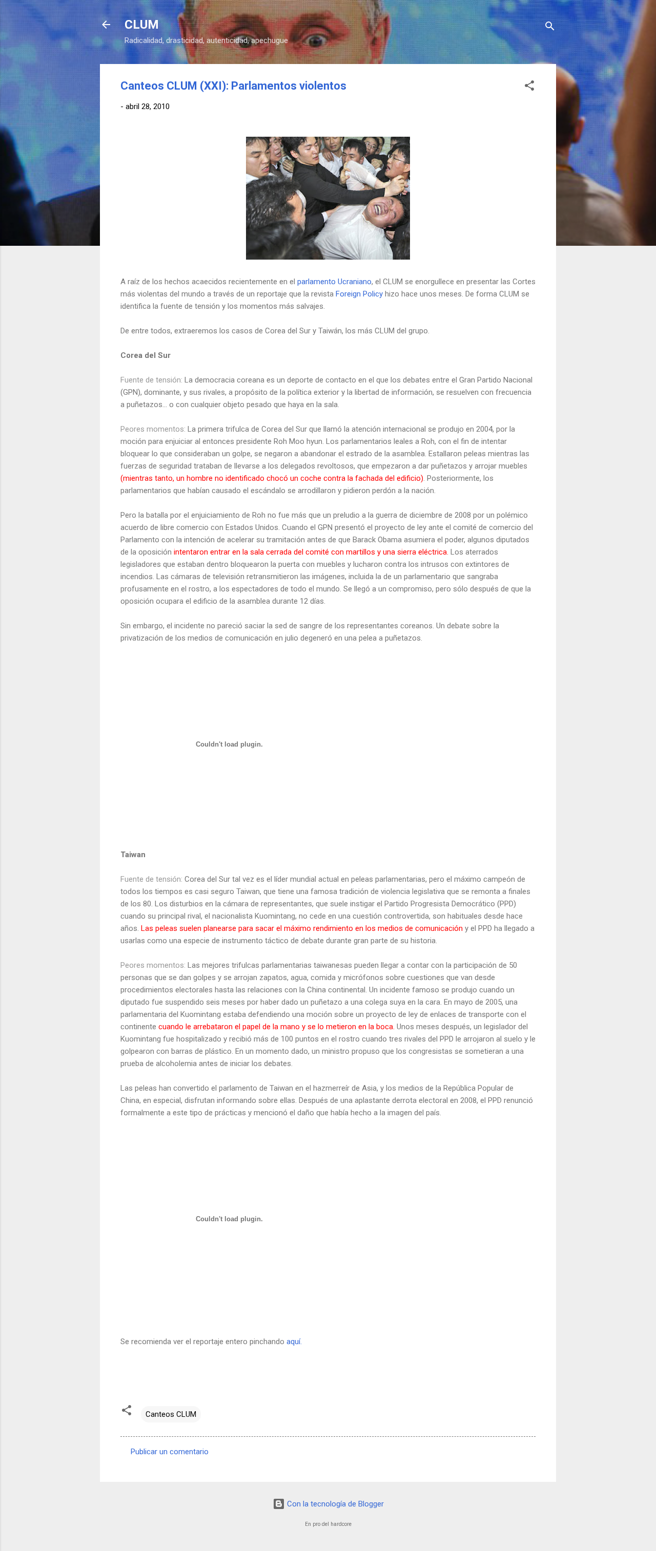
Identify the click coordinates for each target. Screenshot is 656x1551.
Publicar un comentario (170, 1451)
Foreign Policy (359, 294)
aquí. (294, 1341)
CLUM (142, 24)
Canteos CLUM (171, 1414)
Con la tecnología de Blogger (334, 1503)
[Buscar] (550, 28)
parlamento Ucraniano (334, 281)
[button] (529, 87)
